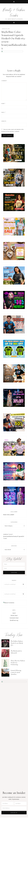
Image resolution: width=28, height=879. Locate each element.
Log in (14, 613)
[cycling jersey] (14, 431)
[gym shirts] (14, 382)
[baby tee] (14, 357)
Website (3, 121)
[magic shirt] (14, 406)
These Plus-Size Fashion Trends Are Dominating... (18, 662)
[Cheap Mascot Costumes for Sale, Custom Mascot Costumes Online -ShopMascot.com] (8, 602)
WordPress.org (14, 620)
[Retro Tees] (14, 210)
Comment (4, 80)
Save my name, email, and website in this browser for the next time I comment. (12, 130)
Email (3, 112)
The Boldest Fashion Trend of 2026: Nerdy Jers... (17, 643)
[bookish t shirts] (14, 284)
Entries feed (14, 615)
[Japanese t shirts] (14, 186)
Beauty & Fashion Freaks (14, 13)
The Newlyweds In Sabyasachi (16, 652)
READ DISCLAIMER (8, 514)
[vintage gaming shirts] (14, 333)
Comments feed (14, 618)
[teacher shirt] (14, 235)
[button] (14, 1)
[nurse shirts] (14, 259)
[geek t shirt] (14, 480)
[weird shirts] (14, 308)
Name (3, 103)
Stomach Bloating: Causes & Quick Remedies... (16, 672)
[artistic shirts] (14, 504)
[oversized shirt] (14, 161)
